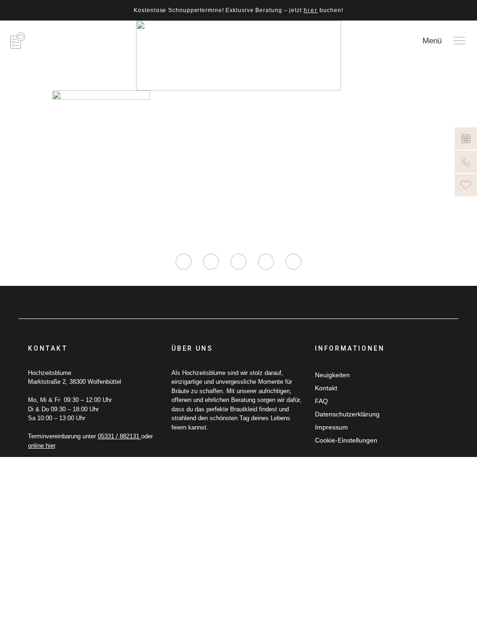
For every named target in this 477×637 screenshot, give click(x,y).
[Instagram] (183, 262)
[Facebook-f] (211, 262)
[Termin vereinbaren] (466, 138)
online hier (41, 445)
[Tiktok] (238, 262)
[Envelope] (293, 262)
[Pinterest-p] (266, 262)
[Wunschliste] (466, 185)
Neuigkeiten (332, 375)
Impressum (331, 427)
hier (311, 10)
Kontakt (326, 388)
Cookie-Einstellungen (346, 440)
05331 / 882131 (119, 436)
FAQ (321, 401)
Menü (432, 40)
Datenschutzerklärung (347, 414)
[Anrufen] (466, 162)
